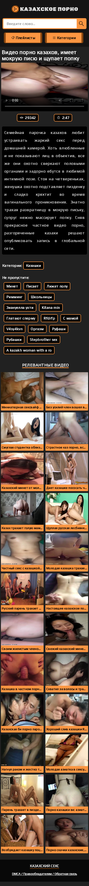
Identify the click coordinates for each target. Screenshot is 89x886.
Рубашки (14, 339)
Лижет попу (57, 286)
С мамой (70, 318)
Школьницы (41, 297)
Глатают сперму (20, 318)
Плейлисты (25, 38)
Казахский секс (44, 866)
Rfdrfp (49, 318)
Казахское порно (48, 9)
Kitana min (51, 307)
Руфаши (58, 329)
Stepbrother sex (44, 339)
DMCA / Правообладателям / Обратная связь (44, 874)
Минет (12, 286)
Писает (32, 286)
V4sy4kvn (14, 329)
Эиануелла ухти (20, 307)
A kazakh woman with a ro (29, 350)
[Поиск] (81, 23)
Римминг (14, 297)
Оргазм (37, 329)
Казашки (33, 265)
